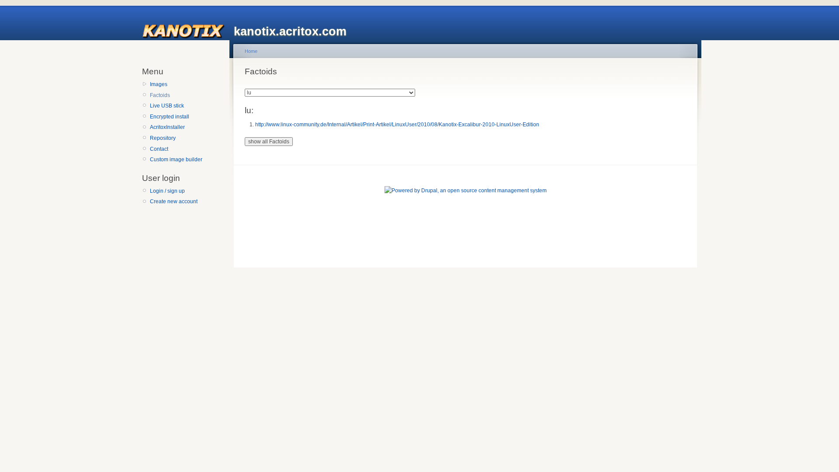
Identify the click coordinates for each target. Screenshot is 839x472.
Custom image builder (176, 159)
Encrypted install (169, 117)
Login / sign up (167, 191)
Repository (163, 138)
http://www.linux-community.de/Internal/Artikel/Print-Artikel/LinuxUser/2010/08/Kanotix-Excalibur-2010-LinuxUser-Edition (397, 124)
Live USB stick (167, 106)
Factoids (160, 95)
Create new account (174, 201)
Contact (159, 149)
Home (251, 51)
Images (158, 84)
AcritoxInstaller (167, 127)
